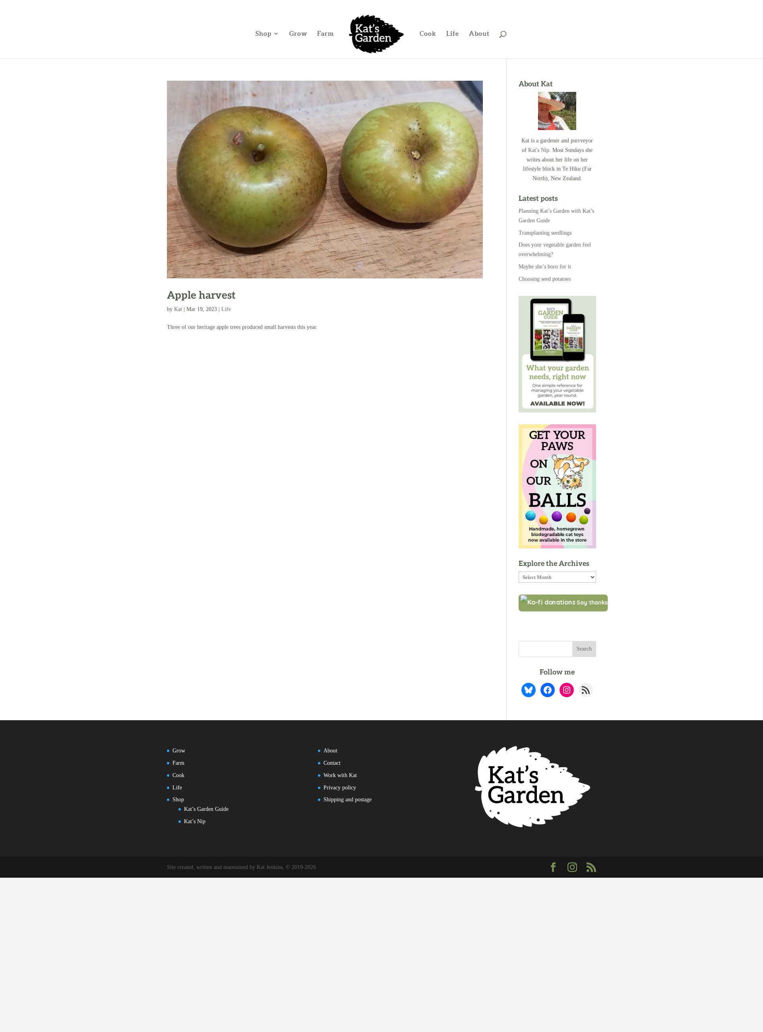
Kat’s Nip (194, 821)
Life (452, 34)
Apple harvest (201, 295)
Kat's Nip (538, 150)
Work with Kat (340, 775)
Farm (325, 34)
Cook (428, 34)
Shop (263, 34)
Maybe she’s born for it (545, 267)
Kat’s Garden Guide (206, 809)
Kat (178, 309)
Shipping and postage (347, 800)
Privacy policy (339, 788)
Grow (298, 34)
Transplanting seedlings (545, 233)
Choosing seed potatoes (545, 279)
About (479, 34)
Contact (332, 763)
